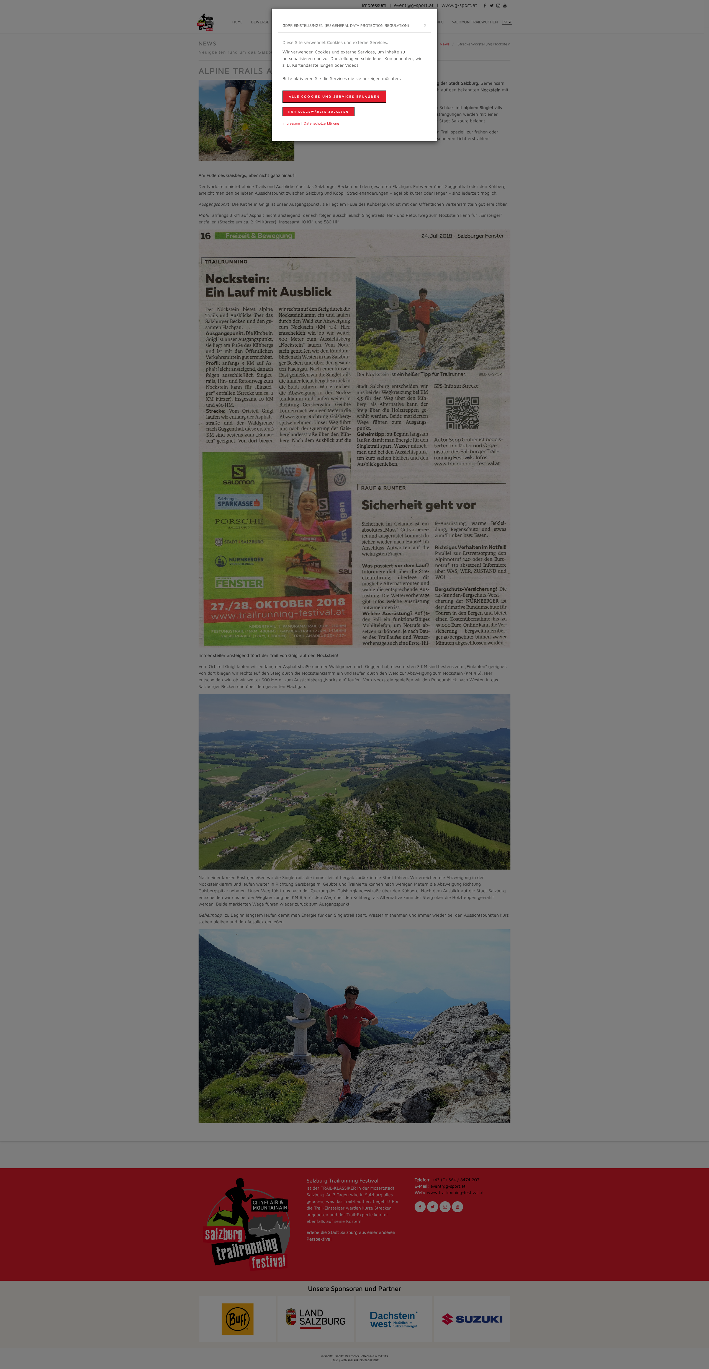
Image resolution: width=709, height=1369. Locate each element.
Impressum (291, 123)
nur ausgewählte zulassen (318, 111)
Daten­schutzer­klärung (321, 123)
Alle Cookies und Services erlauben (334, 96)
